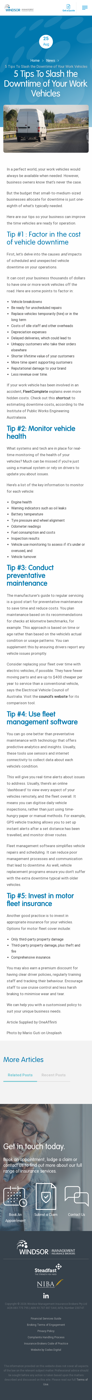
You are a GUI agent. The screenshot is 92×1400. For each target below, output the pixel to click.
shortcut (63, 398)
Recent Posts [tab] (54, 1075)
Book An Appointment (15, 1218)
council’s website (53, 696)
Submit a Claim (45, 1215)
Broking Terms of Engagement (46, 1324)
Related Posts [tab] (20, 1075)
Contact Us (76, 1215)
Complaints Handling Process (46, 1337)
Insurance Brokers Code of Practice (46, 1343)
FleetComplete (35, 391)
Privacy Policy (46, 1331)
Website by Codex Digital (46, 1349)
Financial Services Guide (46, 1318)
